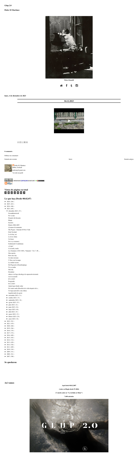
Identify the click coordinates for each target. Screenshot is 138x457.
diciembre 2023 (13, 211)
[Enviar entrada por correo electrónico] (17, 138)
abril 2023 (12, 312)
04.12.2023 (69, 100)
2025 (8, 204)
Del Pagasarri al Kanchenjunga (17, 265)
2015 (8, 338)
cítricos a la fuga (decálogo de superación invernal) (23, 274)
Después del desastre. (14, 218)
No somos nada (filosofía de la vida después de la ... (23, 288)
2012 (8, 345)
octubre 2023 (13, 298)
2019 (8, 328)
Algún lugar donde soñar (15, 286)
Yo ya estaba (12, 267)
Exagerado (11, 281)
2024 (8, 206)
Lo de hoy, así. (12, 234)
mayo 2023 (12, 309)
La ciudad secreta (13, 262)
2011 (8, 347)
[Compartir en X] (22, 142)
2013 (8, 342)
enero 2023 (12, 319)
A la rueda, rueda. (13, 248)
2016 (8, 335)
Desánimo (11, 272)
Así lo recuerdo (12, 277)
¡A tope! (10, 246)
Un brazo (11, 239)
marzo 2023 (12, 314)
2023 (8, 209)
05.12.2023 (11, 279)
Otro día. (11, 269)
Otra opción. (12, 253)
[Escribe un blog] (20, 142)
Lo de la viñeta (12, 237)
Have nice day (12, 255)
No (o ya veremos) (13, 241)
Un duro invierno (13, 258)
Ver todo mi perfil (17, 173)
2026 (8, 201)
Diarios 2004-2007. (14, 225)
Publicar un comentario (11, 155)
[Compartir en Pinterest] (27, 142)
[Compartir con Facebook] (25, 142)
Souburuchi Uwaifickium (15, 244)
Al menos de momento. (15, 227)
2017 (8, 333)
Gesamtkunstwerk (13, 213)
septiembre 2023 (14, 300)
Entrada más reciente (11, 159)
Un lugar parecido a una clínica (17, 291)
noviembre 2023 (13, 295)
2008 (8, 354)
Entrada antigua (128, 159)
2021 (8, 323)
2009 (8, 352)
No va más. (11, 216)
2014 (8, 340)
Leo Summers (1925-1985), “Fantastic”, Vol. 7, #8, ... (24, 251)
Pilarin (10, 220)
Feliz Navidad (12, 232)
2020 (8, 326)
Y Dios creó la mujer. (14, 260)
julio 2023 (12, 305)
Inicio (70, 159)
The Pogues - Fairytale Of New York (19, 230)
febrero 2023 (12, 316)
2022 (8, 321)
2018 (8, 330)
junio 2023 (12, 307)
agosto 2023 (12, 302)
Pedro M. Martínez (20, 165)
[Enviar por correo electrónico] (18, 142)
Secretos (10, 223)
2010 (8, 349)
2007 (8, 356)
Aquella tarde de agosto (15, 293)
